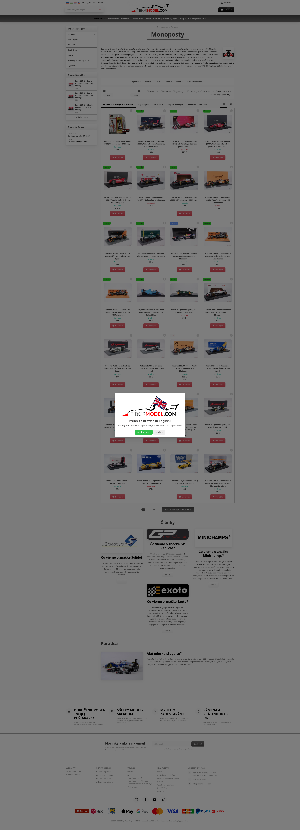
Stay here (159, 432)
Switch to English (143, 432)
